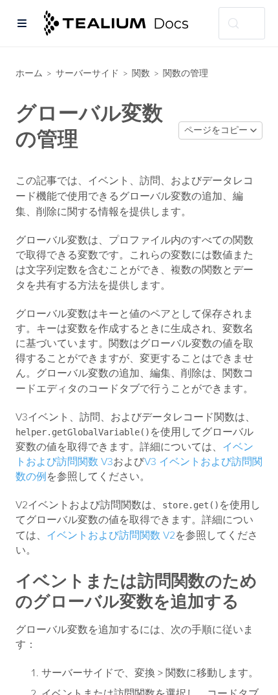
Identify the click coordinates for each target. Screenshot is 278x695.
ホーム (29, 73)
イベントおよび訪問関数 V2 (111, 535)
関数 (141, 73)
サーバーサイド (87, 73)
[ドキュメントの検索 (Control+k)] (242, 23)
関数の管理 (185, 73)
